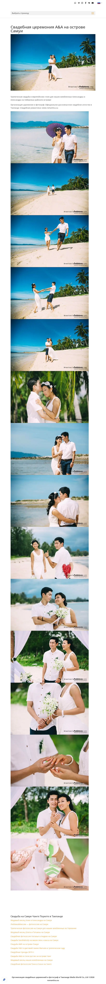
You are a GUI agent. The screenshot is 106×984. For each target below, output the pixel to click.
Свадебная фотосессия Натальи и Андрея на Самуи (34, 936)
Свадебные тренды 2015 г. (22, 952)
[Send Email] (93, 3)
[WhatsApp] (75, 3)
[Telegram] (79, 3)
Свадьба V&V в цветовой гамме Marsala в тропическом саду (38, 948)
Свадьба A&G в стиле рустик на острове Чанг (31, 956)
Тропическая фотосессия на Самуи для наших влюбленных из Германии (43, 928)
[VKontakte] (89, 3)
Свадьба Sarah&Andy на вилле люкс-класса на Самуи (34, 940)
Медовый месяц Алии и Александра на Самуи (31, 920)
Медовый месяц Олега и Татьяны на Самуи (30, 932)
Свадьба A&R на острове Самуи (25, 944)
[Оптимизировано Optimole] (4, 979)
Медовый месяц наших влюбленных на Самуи (32, 960)
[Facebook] (86, 3)
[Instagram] (82, 3)
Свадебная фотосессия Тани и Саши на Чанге (31, 964)
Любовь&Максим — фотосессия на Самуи (29, 924)
